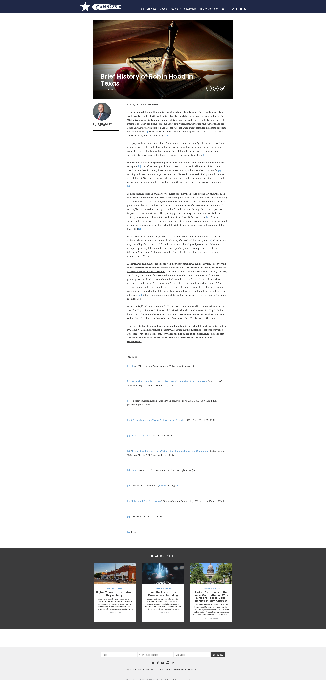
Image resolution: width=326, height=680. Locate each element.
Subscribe (218, 655)
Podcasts (175, 9)
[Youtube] (241, 9)
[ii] (167, 135)
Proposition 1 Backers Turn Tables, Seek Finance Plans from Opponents (169, 381)
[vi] (129, 186)
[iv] (139, 166)
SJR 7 (132, 366)
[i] (147, 131)
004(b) (162, 485)
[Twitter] (233, 9)
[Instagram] (245, 9)
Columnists (190, 9)
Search (223, 9)
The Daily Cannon (209, 9)
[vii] (208, 217)
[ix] (210, 240)
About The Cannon (136, 669)
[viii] (140, 228)
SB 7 (134, 470)
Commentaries (148, 9)
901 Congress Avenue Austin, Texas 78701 (180, 669)
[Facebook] (237, 9)
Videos (163, 9)
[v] (128, 435)
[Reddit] (222, 88)
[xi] (140, 295)
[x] (167, 271)
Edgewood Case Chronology (146, 501)
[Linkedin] (172, 662)
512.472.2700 (152, 669)
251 (177, 485)
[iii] (205, 155)
